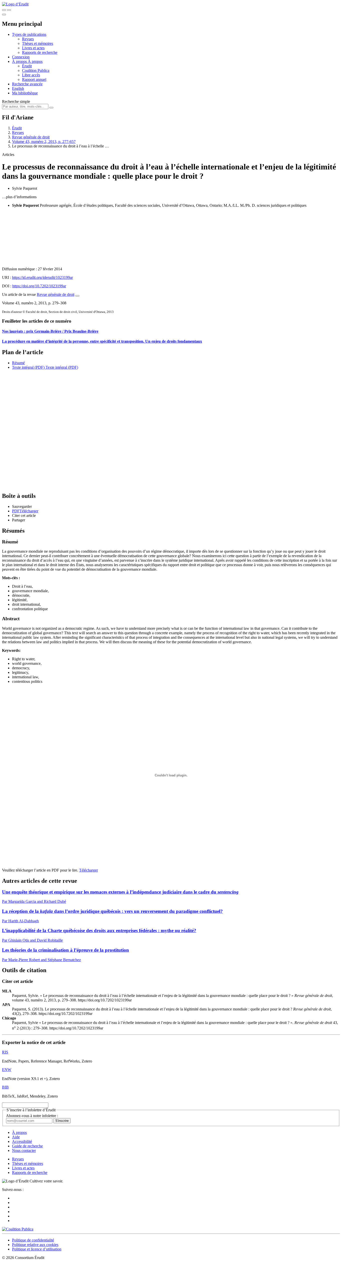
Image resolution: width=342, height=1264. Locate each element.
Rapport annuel (34, 79)
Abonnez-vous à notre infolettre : (32, 1116)
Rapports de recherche (39, 52)
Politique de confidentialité (33, 1240)
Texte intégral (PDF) (28, 367)
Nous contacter (24, 1150)
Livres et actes (33, 48)
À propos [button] (20, 61)
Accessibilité (22, 1141)
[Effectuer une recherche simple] (4, 10)
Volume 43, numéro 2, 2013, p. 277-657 (44, 141)
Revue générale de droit (31, 137)
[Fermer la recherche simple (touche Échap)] (9, 10)
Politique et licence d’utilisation (36, 1249)
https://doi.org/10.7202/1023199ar (39, 286)
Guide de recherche (27, 1146)
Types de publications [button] (29, 34)
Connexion (21, 57)
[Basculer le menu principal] (4, 14)
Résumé (18, 363)
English (18, 88)
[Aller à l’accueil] (15, 4)
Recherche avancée (27, 84)
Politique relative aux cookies (35, 1244)
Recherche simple (16, 101)
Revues (28, 39)
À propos (35, 61)
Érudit (27, 66)
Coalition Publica (35, 70)
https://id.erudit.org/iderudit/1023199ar (42, 277)
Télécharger (88, 870)
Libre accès (31, 75)
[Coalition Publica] (17, 1229)
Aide (16, 1137)
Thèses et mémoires (37, 43)
